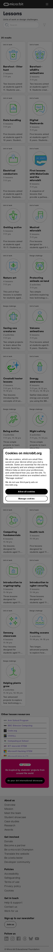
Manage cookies (26, 498)
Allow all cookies (26, 491)
